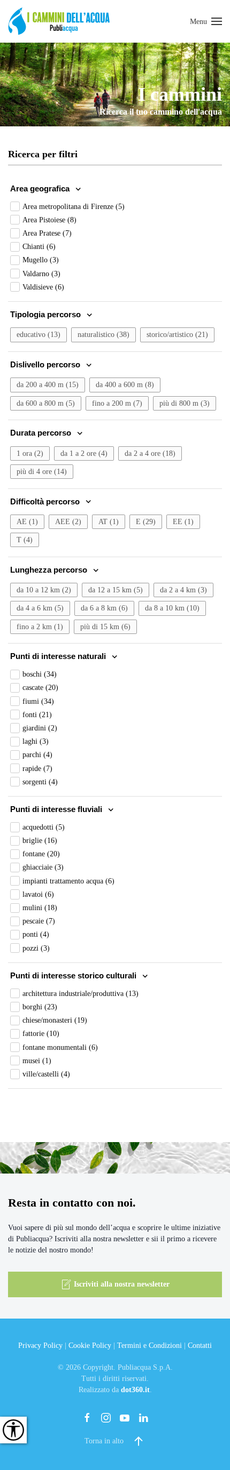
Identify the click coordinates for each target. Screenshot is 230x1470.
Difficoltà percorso (46, 501)
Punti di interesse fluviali (57, 809)
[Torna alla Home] (59, 21)
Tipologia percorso (46, 314)
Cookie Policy (89, 1345)
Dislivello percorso (46, 364)
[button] (206, 21)
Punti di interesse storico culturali (74, 975)
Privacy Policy (40, 1345)
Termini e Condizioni (149, 1345)
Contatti (200, 1345)
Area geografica (41, 188)
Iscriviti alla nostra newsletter (122, 1284)
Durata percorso (41, 432)
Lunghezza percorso (49, 569)
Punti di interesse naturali (59, 656)
